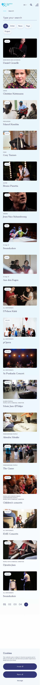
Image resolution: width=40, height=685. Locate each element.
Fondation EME (20, 635)
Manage (20, 680)
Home (20, 631)
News (20, 642)
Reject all (20, 674)
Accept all (20, 666)
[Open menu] (36, 4)
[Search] (31, 5)
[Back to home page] (7, 5)
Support (20, 645)
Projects (20, 638)
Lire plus (12, 660)
